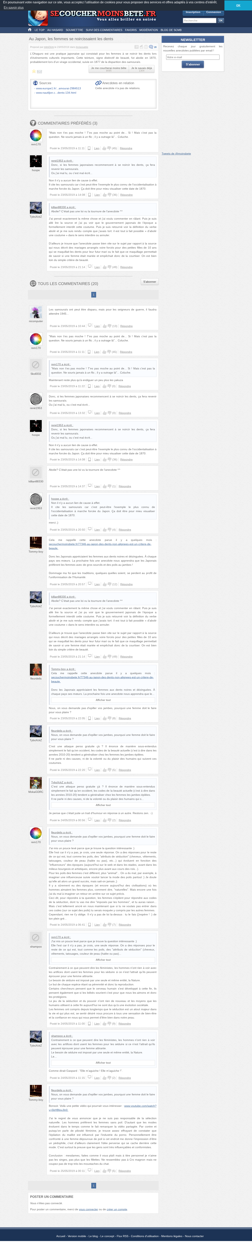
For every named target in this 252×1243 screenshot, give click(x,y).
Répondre (126, 148)
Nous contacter (194, 1236)
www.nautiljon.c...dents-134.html (56, 92)
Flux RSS (122, 1236)
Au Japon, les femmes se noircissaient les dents (71, 39)
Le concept (107, 1236)
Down (109, 148)
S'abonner (149, 281)
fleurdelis (36, 678)
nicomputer (36, 321)
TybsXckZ (36, 216)
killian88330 (58, 207)
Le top (39, 30)
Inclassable (82, 47)
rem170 (36, 144)
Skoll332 (36, 373)
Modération (148, 30)
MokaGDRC (35, 791)
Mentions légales (171, 1236)
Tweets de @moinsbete (176, 153)
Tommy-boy (36, 551)
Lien (96, 148)
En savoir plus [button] (14, 7)
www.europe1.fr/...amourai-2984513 (58, 88)
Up (104, 148)
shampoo (36, 946)
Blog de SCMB (171, 30)
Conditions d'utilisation (145, 1236)
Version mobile (77, 1236)
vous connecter (88, 1209)
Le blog (93, 1236)
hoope (36, 170)
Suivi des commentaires (104, 30)
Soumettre (74, 30)
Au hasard (55, 30)
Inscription (193, 12)
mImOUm (49, 47)
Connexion (213, 12)
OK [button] (238, 5)
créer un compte (117, 1209)
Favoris (131, 30)
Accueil (60, 1236)
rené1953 (57, 160)
